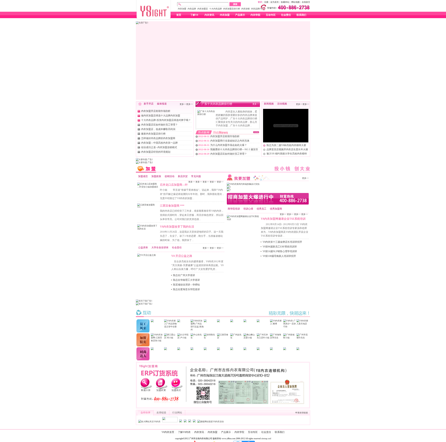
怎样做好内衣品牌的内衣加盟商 (158, 138)
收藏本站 (285, 2)
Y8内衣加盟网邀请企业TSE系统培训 (283, 218)
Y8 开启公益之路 (181, 255)
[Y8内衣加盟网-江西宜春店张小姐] (157, 340)
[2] (229, 187)
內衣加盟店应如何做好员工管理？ (159, 124)
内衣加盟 (182, 9)
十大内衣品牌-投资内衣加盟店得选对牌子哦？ (166, 120)
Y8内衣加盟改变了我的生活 (177, 226)
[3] (229, 189)
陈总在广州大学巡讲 (184, 275)
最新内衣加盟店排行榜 (153, 133)
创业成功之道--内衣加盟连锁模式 (159, 147)
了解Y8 (194, 15)
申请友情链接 (301, 412)
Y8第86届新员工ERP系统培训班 (280, 246)
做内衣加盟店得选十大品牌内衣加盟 (160, 115)
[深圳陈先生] (210, 337)
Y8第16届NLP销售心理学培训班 (280, 251)
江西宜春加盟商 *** (172, 205)
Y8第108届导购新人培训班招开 (279, 256)
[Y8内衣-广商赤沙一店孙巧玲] (289, 326)
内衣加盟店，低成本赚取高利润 (158, 129)
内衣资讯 (209, 15)
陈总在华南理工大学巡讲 (186, 280)
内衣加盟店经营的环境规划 (155, 152)
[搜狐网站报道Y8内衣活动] (210, 421)
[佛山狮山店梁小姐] (250, 337)
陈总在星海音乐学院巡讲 (186, 289)
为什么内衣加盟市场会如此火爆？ (228, 145)
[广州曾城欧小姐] (289, 337)
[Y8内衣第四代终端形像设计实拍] (243, 184)
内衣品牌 (192, 9)
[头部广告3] (142, 22)
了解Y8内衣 (184, 432)
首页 (178, 15)
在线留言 (306, 2)
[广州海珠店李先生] (276, 337)
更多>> (183, 104)
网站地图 (295, 2)
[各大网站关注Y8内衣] (149, 421)
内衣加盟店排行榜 (231, 9)
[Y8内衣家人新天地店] (303, 323)
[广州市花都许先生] (303, 337)
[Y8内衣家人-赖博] (276, 323)
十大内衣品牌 (215, 9)
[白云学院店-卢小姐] (183, 337)
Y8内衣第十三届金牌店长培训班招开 (282, 242)
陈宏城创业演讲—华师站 (186, 284)
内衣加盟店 (202, 9)
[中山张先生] (197, 337)
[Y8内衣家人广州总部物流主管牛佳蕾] (170, 326)
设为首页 (274, 2)
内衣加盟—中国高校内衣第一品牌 (159, 143)
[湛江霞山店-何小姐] (170, 337)
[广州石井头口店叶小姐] (263, 337)
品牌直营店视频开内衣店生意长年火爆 (287, 149)
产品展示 (240, 15)
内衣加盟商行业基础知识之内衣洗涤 (229, 140)
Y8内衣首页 (168, 432)
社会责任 (286, 15)
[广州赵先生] (236, 337)
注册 (266, 2)
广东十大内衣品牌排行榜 (217, 103)
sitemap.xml (266, 438)
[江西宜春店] (223, 337)
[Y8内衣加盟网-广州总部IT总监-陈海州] (197, 329)
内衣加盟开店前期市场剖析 (155, 111)
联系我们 (301, 15)
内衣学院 (255, 15)
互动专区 (271, 15)
